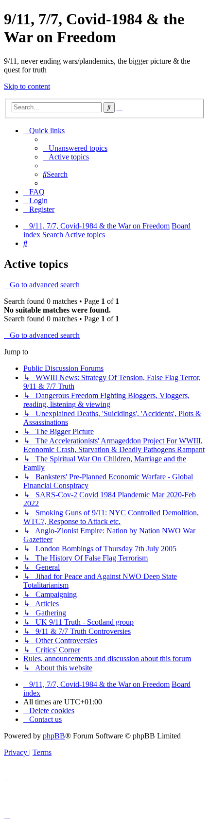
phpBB (54, 736)
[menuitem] (75, 148)
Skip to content (27, 86)
